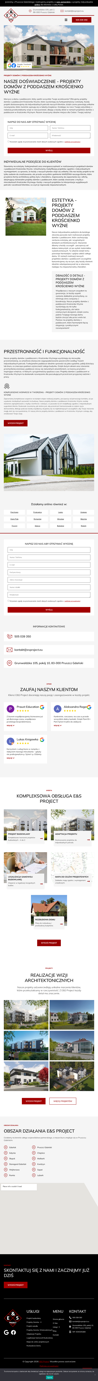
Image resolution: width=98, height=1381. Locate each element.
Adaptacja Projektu (34, 1334)
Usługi (55, 1327)
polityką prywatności (72, 142)
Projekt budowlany (34, 1318)
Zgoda (49, 1377)
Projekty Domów (33, 1322)
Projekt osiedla (32, 1326)
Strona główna (58, 1319)
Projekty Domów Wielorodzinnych (39, 1330)
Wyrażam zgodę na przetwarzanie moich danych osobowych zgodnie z (45, 142)
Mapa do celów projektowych (38, 1342)
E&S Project (44, 1361)
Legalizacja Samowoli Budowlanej (39, 1338)
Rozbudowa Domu (34, 1346)
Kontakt (56, 1335)
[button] (66, 20)
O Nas (55, 1323)
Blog (54, 1331)
